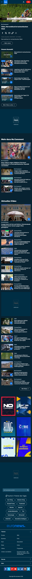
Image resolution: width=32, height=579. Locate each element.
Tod (23, 511)
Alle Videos (24, 388)
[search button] (27, 490)
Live (28, 2)
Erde (18, 538)
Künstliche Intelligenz (21, 519)
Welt (15, 248)
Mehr (2, 563)
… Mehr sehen (7, 43)
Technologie (11, 515)
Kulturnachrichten (19, 274)
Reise (2, 545)
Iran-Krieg (10, 500)
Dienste (3, 559)
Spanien (20, 507)
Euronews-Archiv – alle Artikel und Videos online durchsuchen (23, 553)
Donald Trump (11, 503)
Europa (3, 535)
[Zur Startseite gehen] (5, 2)
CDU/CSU (7, 519)
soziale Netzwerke (13, 511)
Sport (15, 336)
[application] (16, 13)
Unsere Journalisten (6, 551)
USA (15, 318)
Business (3, 538)
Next (2, 541)
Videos (3, 548)
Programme (20, 548)
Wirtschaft (21, 515)
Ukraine (12, 507)
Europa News (4, 222)
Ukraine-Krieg (21, 500)
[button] (9, 105)
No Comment (4, 160)
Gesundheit (20, 541)
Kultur (18, 545)
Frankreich (22, 503)
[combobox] (16, 490)
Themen (3, 531)
